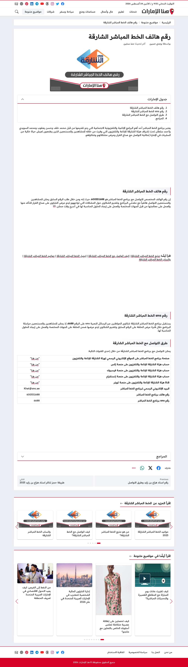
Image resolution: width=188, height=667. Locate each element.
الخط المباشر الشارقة (138, 503)
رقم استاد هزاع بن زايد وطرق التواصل (148, 482)
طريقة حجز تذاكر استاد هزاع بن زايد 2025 (42, 482)
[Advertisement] (94, 159)
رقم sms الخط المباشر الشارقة (149, 111)
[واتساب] (142, 468)
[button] (98, 543)
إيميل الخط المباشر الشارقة (71, 255)
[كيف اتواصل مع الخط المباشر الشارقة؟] (74, 524)
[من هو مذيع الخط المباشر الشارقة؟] (113, 524)
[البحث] (17, 12)
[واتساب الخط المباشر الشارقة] (35, 524)
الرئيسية (166, 22)
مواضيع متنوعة (149, 22)
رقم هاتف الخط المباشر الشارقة (148, 107)
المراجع (161, 118)
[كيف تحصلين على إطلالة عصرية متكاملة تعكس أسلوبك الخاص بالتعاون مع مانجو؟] (113, 599)
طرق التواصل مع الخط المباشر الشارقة (144, 114)
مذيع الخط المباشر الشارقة (145, 255)
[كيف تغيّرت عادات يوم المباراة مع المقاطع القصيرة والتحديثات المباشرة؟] (153, 599)
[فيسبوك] (158, 468)
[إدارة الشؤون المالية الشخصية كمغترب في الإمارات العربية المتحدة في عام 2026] (74, 599)
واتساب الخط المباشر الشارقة (155, 259)
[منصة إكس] (150, 468)
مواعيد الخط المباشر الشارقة (39, 255)
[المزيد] (134, 468)
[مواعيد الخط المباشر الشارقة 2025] (153, 524)
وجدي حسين (156, 43)
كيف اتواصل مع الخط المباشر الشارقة (108, 255)
